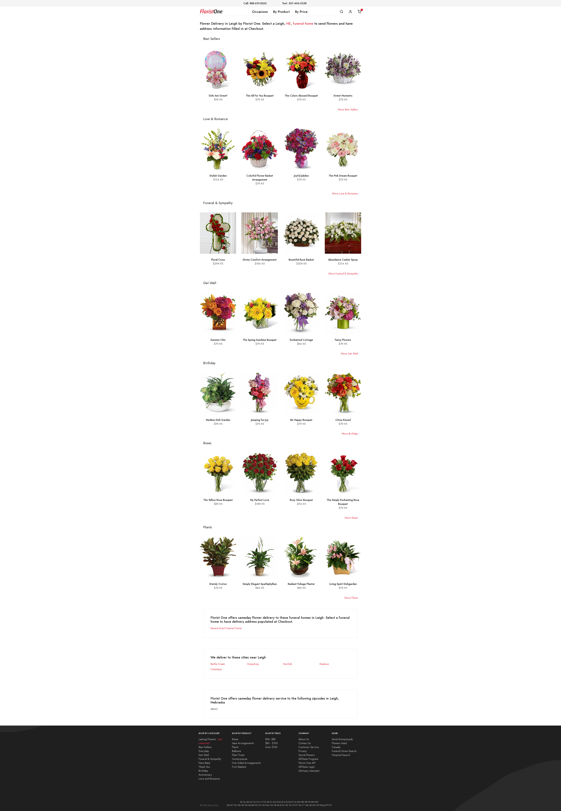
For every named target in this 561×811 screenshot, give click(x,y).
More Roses (351, 518)
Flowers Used (339, 743)
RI (281, 805)
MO (316, 801)
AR (247, 801)
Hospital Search (341, 755)
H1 (330, 805)
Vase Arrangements (243, 743)
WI (310, 805)
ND (239, 805)
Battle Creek (218, 664)
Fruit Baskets (239, 767)
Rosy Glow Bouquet (301, 500)
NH (246, 805)
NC (235, 805)
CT (261, 801)
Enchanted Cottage (301, 340)
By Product (281, 11)
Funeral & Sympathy (210, 759)
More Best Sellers (348, 109)
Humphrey (253, 664)
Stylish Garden (218, 175)
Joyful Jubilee (301, 175)
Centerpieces (239, 759)
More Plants (351, 598)
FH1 (327, 805)
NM (252, 805)
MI (309, 801)
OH (263, 805)
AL (244, 801)
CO (257, 801)
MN (312, 801)
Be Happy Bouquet (301, 420)
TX (293, 805)
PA (278, 805)
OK (271, 805)
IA (280, 801)
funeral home (303, 23)
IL (284, 801)
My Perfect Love (259, 500)
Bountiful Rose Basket (301, 259)
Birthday (203, 771)
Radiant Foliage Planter (301, 584)
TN (290, 805)
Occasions (260, 11)
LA (295, 801)
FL (271, 801)
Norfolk (287, 664)
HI (277, 801)
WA (307, 805)
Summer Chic (218, 340)
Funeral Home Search (344, 751)
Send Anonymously (342, 739)
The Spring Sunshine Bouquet (260, 340)
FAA (267, 805)
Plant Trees (238, 755)
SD (286, 805)
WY (318, 805)
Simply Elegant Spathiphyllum (260, 584)
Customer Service (308, 747)
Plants (235, 747)
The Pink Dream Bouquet (343, 175)
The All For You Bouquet (260, 95)
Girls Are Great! (218, 95)
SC (283, 805)
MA (298, 801)
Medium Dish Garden (218, 420)
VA (299, 805)
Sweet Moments (343, 95)
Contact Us (304, 743)
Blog (322, 805)
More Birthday (350, 433)
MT (231, 805)
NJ (249, 805)
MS (228, 805)
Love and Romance (209, 778)
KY (292, 801)
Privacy (302, 751)
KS (289, 801)
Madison (324, 664)
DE (268, 801)
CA (254, 801)
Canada (336, 747)
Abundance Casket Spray (343, 259)
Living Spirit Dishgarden (343, 584)
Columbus (216, 669)
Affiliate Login (306, 767)
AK (241, 801)
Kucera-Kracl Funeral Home (226, 628)
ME (306, 801)
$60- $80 (270, 739)
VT (303, 805)
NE (288, 23)
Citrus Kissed (343, 420)
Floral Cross (218, 259)
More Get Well (349, 353)
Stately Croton (218, 584)
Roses (235, 739)
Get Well (204, 755)
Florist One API (307, 763)
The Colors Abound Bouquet (301, 95)
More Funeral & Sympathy (343, 273)
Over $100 (271, 747)
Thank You (204, 767)
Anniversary (205, 775)
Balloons (236, 751)
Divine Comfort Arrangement (260, 259)
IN (287, 801)
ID (282, 801)
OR (274, 805)
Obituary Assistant (308, 771)
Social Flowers (306, 755)
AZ (250, 801)
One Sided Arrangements (246, 763)
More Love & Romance (345, 193)
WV (314, 805)
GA (274, 801)
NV (256, 805)
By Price (301, 11)
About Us (303, 739)
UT (296, 805)
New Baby (204, 763)
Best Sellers (205, 747)
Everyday (204, 751)
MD (302, 801)
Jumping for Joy (260, 420)
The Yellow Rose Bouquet (218, 500)
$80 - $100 (271, 743)
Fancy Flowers (343, 340)
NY (259, 805)
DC (264, 801)
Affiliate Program (308, 759)
